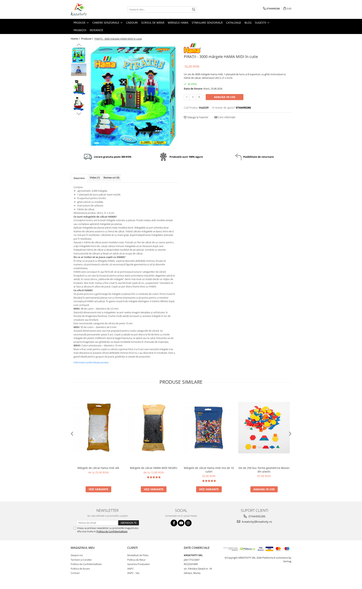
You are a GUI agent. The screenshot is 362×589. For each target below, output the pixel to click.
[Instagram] (188, 523)
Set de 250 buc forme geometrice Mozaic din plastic (264, 469)
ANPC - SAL (133, 573)
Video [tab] (95, 177)
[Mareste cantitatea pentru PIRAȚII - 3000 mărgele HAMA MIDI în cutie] (199, 97)
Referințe (96, 30)
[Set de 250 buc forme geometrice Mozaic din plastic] (264, 427)
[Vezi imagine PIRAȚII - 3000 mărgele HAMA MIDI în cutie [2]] (79, 87)
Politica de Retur (136, 559)
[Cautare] (193, 9)
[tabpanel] (133, 96)
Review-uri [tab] (111, 177)
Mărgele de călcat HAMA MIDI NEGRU (153, 468)
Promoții (80, 30)
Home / (76, 38)
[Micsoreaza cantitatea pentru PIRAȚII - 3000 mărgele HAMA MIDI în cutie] (186, 97)
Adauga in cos (224, 97)
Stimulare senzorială (207, 22)
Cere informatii (226, 117)
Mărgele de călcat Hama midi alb (98, 468)
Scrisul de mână (152, 22)
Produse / (87, 38)
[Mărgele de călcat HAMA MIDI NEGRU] (153, 427)
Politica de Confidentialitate (112, 531)
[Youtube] (181, 523)
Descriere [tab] (79, 178)
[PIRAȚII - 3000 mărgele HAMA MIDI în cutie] (133, 96)
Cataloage (233, 22)
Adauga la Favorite (197, 117)
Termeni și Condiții (81, 559)
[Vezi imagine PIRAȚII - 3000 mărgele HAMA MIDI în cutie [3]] (79, 103)
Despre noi (77, 555)
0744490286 (256, 516)
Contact (75, 573)
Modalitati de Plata (137, 555)
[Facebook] (174, 523)
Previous (79, 45)
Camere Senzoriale (106, 22)
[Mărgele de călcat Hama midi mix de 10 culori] (209, 427)
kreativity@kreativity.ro (256, 521)
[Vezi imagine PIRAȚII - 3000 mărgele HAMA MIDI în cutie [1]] (79, 69)
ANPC (130, 568)
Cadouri (132, 22)
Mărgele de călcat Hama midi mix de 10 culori (209, 469)
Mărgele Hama (178, 22)
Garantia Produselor (138, 564)
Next (79, 113)
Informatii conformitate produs (91, 362)
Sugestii (261, 22)
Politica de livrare (80, 568)
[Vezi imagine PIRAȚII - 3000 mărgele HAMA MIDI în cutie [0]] (79, 55)
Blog (248, 22)
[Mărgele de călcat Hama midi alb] (98, 427)
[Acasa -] (89, 9)
